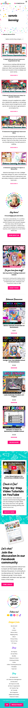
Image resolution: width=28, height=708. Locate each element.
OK (7, 705)
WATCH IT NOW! (9, 512)
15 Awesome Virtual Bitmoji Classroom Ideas (14, 132)
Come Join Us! (7, 584)
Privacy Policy (17, 705)
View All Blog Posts (9, 34)
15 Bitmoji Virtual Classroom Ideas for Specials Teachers (14, 96)
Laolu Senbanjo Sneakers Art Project (14, 396)
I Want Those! (14, 288)
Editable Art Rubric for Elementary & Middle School (14, 430)
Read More (13, 75)
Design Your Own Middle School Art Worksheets (14, 361)
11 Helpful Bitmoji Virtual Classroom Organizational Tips (14, 60)
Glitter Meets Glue (6, 3)
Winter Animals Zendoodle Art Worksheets (14, 326)
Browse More (14, 442)
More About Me (14, 235)
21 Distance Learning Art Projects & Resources (14, 168)
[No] (26, 703)
